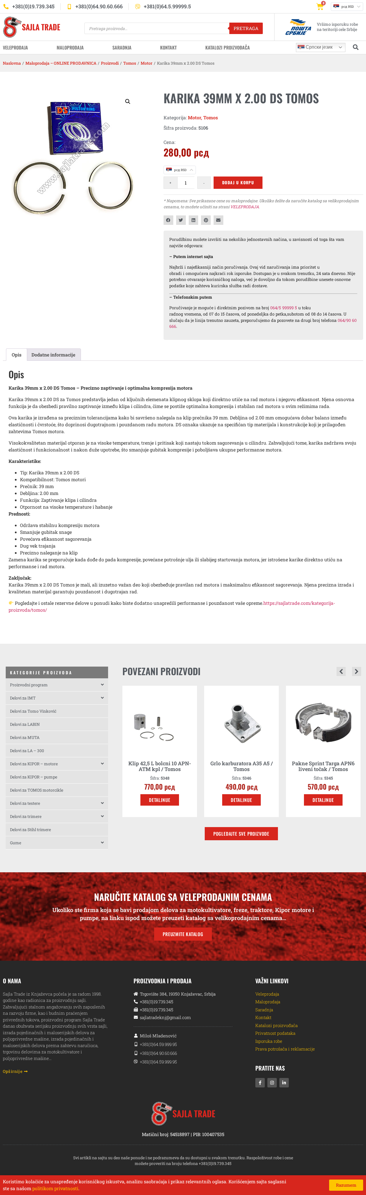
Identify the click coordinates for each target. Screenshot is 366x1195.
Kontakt (168, 47)
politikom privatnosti (55, 1188)
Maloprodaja (70, 47)
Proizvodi (110, 63)
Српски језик (319, 47)
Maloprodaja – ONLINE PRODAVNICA (60, 63)
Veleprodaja (15, 47)
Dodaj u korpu (238, 182)
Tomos (129, 63)
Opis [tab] (16, 355)
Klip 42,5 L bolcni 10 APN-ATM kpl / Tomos (159, 766)
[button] (128, 101)
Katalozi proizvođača (227, 47)
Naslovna (12, 63)
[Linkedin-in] (284, 1082)
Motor (146, 63)
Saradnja (122, 47)
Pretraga (246, 28)
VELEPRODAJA (244, 206)
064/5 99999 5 (283, 307)
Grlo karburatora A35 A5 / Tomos (241, 766)
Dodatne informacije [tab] (53, 355)
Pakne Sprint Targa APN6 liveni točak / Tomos (323, 766)
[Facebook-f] (260, 1082)
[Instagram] (272, 1082)
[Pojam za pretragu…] (355, 47)
